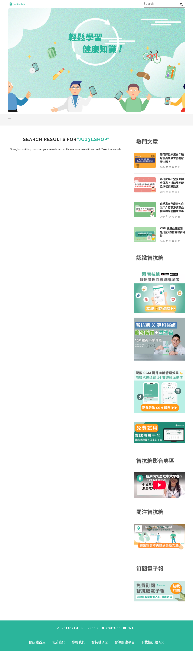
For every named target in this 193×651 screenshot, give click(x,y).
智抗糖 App (99, 642)
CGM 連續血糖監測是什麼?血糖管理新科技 (172, 232)
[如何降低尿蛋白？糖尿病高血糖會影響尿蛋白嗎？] (145, 160)
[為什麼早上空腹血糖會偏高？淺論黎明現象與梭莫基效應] (145, 184)
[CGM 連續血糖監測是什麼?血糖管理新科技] (145, 234)
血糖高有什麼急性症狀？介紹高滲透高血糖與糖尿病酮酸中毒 (172, 207)
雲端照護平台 (124, 642)
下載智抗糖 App (153, 642)
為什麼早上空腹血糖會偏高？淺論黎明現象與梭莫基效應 (172, 183)
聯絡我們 (78, 642)
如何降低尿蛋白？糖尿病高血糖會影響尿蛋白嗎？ (172, 158)
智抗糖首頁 (37, 642)
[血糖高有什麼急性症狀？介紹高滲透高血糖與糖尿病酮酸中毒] (145, 209)
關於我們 (58, 642)
